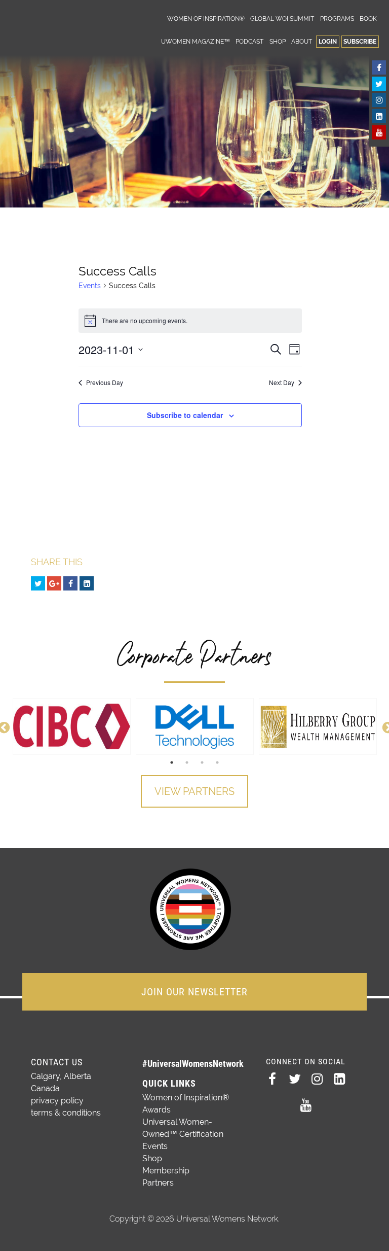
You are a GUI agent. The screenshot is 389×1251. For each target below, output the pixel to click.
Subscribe (359, 41)
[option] (72, 726)
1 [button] (172, 762)
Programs (337, 18)
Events (90, 286)
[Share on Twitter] (38, 583)
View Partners (194, 791)
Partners (158, 1183)
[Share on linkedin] (87, 583)
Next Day (281, 382)
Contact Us (57, 1062)
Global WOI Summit (282, 18)
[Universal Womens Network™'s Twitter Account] (379, 84)
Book (368, 18)
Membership (165, 1170)
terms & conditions (66, 1113)
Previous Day (104, 382)
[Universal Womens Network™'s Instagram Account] (379, 100)
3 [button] (202, 762)
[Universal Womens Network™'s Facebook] (379, 67)
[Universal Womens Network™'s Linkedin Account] (379, 116)
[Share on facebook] (70, 583)
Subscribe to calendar (185, 415)
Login (328, 41)
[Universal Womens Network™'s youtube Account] (379, 132)
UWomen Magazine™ (195, 41)
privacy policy (57, 1100)
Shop (277, 41)
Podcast (249, 41)
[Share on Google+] (54, 583)
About (301, 41)
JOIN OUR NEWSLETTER (194, 992)
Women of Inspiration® (206, 18)
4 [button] (217, 762)
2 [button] (187, 762)
